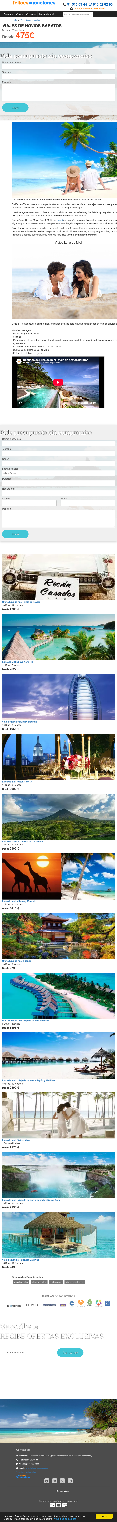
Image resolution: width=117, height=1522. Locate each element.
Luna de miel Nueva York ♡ (17, 781)
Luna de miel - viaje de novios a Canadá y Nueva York (31, 1200)
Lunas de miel (46, 14)
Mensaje (6, 82)
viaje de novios (39, 1281)
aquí (60, 220)
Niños (64, 498)
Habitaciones (9, 488)
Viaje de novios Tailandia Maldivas (20, 1259)
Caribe (19, 14)
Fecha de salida (10, 468)
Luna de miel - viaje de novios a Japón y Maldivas (28, 1080)
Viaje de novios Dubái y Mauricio (19, 721)
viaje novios (56, 1281)
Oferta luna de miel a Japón (17, 960)
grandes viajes (21, 1281)
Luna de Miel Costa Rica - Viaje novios (22, 841)
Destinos (8, 14)
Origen (5, 458)
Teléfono (6, 72)
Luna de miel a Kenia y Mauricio (19, 901)
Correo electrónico (11, 62)
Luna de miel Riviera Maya (16, 1140)
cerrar (104, 1516)
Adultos (6, 498)
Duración (6, 478)
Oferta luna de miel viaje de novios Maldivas (25, 1020)
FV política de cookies (64, 1518)
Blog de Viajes (63, 1490)
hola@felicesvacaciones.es (89, 8)
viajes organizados (74, 1281)
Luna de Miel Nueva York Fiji (17, 661)
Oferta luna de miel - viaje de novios (21, 601)
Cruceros (31, 14)
